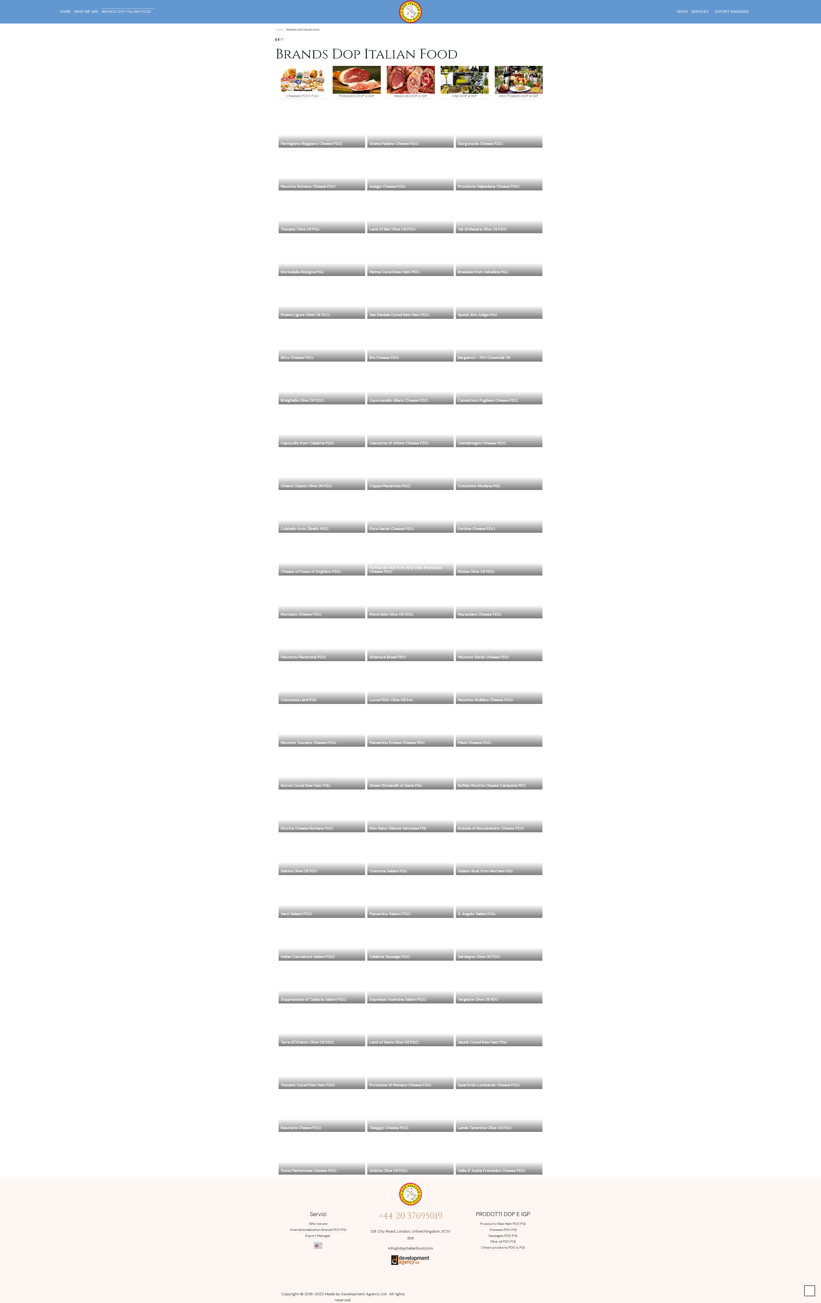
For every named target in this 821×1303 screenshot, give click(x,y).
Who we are (86, 11)
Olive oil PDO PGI (503, 1241)
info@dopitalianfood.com (410, 1248)
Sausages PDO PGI (503, 1235)
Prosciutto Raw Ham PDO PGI (503, 1223)
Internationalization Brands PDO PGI (318, 1229)
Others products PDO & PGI (503, 1247)
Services (700, 11)
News (682, 11)
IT (281, 39)
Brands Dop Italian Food (126, 11)
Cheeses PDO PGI (503, 1229)
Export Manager (732, 11)
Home (65, 11)
